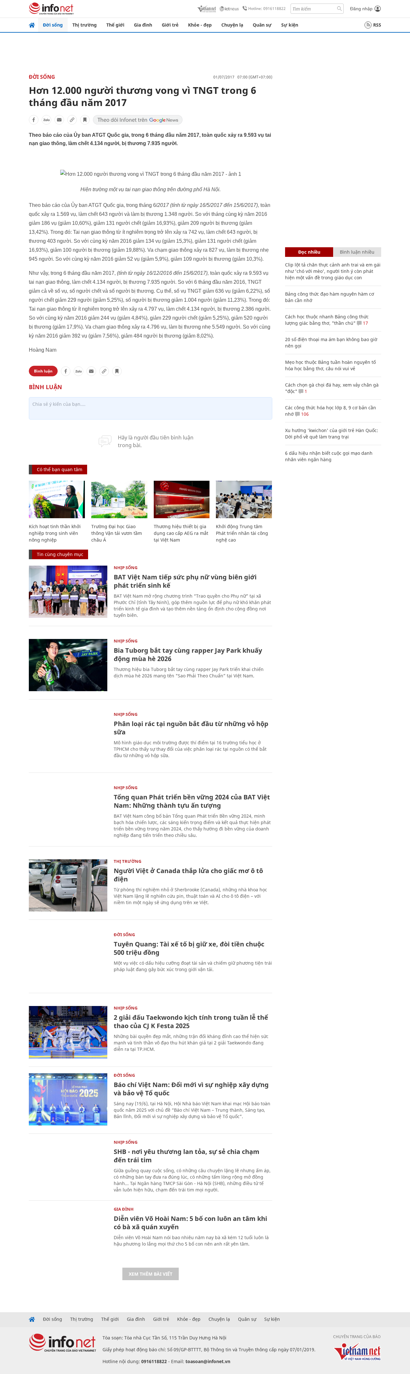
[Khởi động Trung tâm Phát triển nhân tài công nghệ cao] (244, 499)
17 (365, 323)
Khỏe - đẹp (200, 25)
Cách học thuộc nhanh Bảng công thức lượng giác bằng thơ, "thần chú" (327, 320)
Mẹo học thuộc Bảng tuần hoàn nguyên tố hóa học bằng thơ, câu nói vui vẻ (330, 365)
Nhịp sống (125, 567)
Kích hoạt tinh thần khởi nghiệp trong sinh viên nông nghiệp (55, 533)
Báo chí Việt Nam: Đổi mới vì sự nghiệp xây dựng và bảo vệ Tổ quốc (191, 1088)
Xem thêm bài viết (150, 1274)
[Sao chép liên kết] (72, 120)
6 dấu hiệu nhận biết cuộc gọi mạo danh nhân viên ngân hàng (329, 456)
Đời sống (53, 25)
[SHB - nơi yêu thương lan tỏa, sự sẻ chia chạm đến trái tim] (68, 1166)
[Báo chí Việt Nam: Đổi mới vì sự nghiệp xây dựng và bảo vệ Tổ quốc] (68, 1099)
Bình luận (43, 371)
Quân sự (262, 25)
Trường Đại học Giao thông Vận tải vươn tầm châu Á (116, 533)
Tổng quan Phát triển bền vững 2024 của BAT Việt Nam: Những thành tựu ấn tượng (192, 801)
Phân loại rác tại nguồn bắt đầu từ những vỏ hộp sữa (191, 727)
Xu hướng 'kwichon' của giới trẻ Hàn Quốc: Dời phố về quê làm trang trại (331, 433)
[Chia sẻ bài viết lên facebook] (33, 120)
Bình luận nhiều (357, 252)
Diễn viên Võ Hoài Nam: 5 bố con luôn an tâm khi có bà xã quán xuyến (190, 1222)
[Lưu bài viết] (85, 120)
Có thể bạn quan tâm (59, 469)
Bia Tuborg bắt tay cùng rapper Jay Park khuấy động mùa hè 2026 (188, 654)
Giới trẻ (170, 25)
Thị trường (84, 25)
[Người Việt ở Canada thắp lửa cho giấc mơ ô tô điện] (68, 885)
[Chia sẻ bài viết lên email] (59, 120)
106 (304, 414)
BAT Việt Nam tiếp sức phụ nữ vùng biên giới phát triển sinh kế (185, 581)
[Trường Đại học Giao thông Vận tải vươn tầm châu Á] (119, 499)
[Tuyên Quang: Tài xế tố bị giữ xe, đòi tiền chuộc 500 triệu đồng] (68, 959)
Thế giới (115, 25)
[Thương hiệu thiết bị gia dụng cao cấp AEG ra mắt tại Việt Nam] (182, 499)
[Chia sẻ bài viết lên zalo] (46, 120)
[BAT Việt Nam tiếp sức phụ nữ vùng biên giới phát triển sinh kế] (68, 592)
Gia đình (143, 25)
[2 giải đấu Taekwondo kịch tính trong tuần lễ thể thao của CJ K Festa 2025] (68, 1032)
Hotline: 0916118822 (267, 8)
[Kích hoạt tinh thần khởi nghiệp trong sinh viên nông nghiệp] (57, 499)
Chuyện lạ (232, 25)
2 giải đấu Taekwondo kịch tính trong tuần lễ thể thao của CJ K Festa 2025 (191, 1021)
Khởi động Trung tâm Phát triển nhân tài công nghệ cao (242, 533)
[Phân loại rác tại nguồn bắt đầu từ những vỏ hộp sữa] (68, 738)
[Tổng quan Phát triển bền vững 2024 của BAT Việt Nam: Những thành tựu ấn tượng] (68, 812)
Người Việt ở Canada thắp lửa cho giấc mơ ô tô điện (188, 874)
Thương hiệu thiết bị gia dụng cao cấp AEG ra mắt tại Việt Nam (181, 533)
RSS (377, 25)
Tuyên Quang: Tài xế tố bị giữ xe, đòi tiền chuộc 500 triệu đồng (189, 948)
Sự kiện (289, 25)
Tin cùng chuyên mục (60, 554)
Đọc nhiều (309, 252)
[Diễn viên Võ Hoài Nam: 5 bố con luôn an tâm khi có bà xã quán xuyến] (68, 1233)
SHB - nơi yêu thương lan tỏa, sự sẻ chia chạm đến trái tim (186, 1155)
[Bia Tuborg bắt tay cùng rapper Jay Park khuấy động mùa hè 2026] (68, 665)
